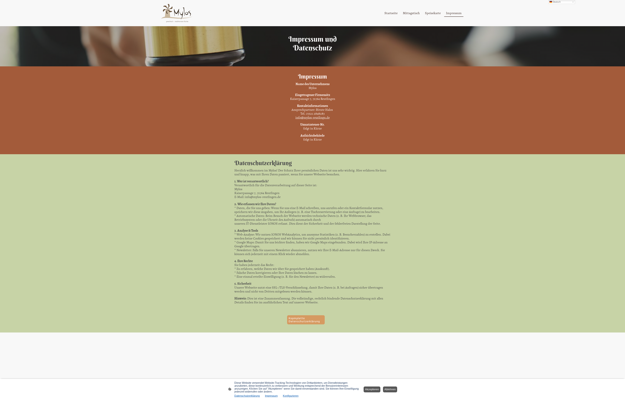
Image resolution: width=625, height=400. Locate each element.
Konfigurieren (291, 395)
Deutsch (556, 2)
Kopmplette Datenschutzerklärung (304, 319)
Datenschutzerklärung (247, 395)
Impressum (271, 395)
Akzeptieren (372, 389)
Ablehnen (390, 389)
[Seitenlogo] (176, 13)
